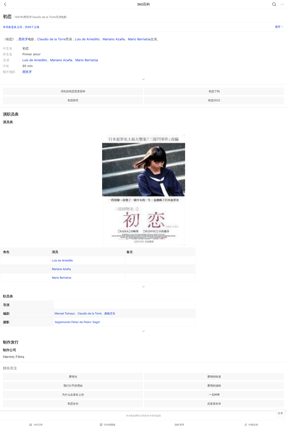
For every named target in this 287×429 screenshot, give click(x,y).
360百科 (143, 4)
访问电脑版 (109, 424)
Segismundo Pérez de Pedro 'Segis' (77, 322)
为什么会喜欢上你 (73, 394)
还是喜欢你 (214, 403)
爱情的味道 (214, 376)
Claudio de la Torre (51, 39)
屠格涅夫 (109, 313)
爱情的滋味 (214, 385)
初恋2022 (214, 100)
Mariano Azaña (114, 39)
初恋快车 (73, 100)
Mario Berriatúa (139, 39)
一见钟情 (214, 394)
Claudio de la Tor (90, 313)
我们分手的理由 (73, 385)
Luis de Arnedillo (87, 39)
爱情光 (73, 376)
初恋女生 (73, 403)
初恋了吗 (214, 91)
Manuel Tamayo (65, 313)
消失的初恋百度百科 (73, 91)
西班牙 (23, 39)
